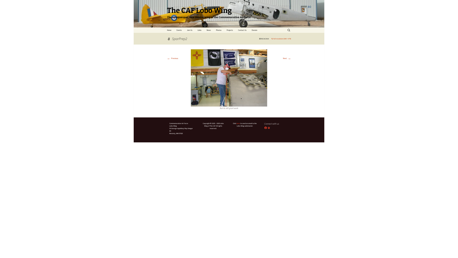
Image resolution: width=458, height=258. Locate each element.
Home (169, 30)
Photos (218, 30)
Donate (254, 30)
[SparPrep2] (229, 77)
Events (179, 30)
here (238, 123)
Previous (172, 58)
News (209, 30)
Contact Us (242, 30)
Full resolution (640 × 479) (282, 39)
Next (287, 58)
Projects (230, 30)
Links (199, 30)
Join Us (189, 30)
